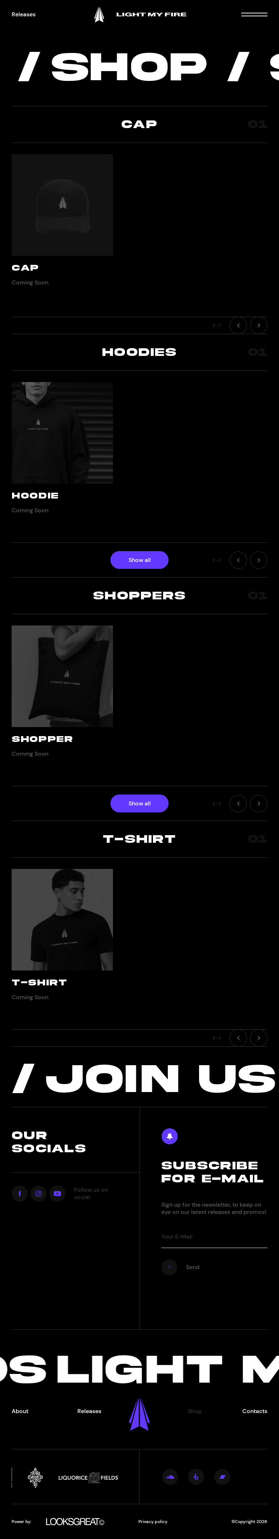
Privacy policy (152, 1521)
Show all (140, 560)
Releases (24, 14)
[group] (62, 223)
